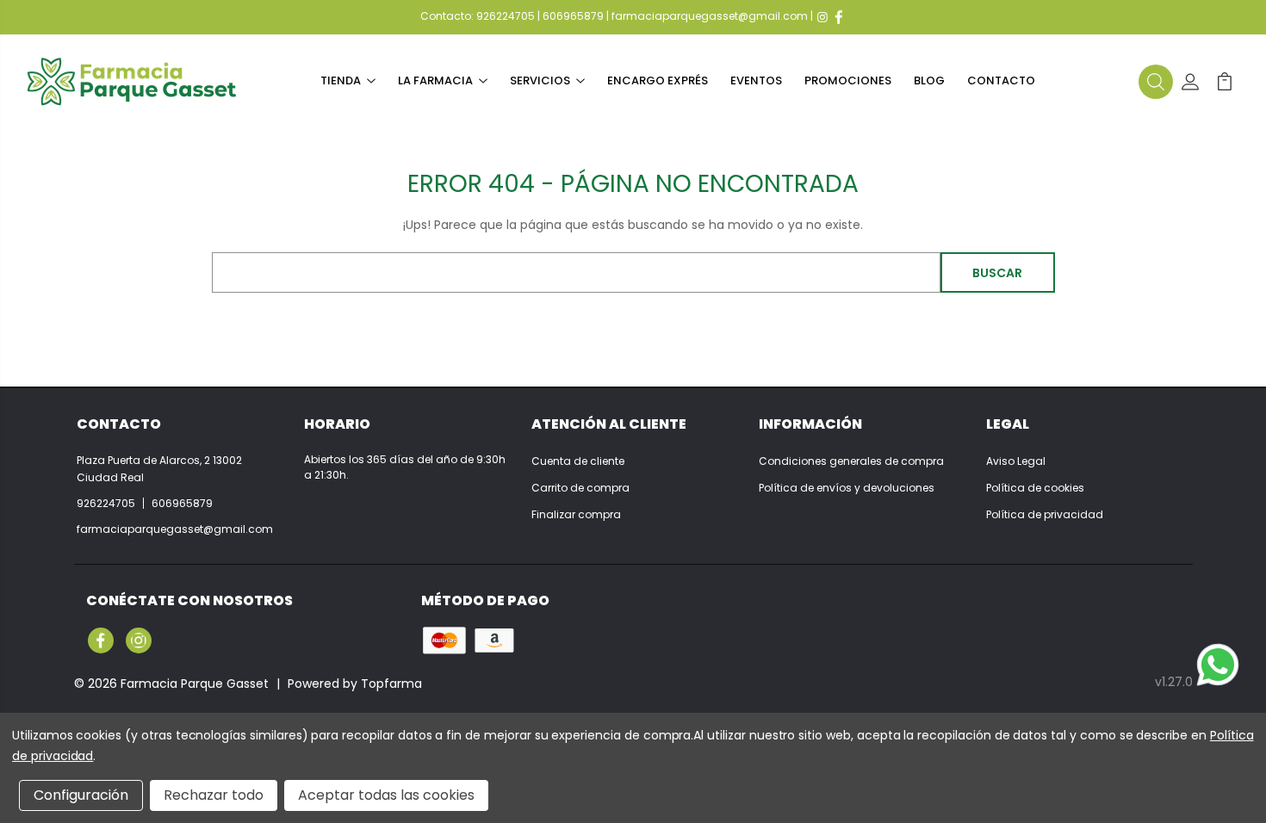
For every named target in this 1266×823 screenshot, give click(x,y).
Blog (929, 80)
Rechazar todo (214, 795)
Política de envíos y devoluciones (846, 487)
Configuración (81, 795)
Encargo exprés (657, 80)
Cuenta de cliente (577, 461)
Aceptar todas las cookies (386, 795)
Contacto (1001, 80)
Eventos (756, 80)
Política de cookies (1035, 487)
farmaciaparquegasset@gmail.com (709, 16)
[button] (1156, 82)
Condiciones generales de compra (851, 461)
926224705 (505, 16)
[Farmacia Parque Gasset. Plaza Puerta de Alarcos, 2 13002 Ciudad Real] (131, 81)
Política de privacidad (1044, 514)
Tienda (340, 80)
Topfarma (391, 683)
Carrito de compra (580, 487)
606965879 (573, 16)
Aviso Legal (1016, 461)
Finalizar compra (576, 514)
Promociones (847, 80)
